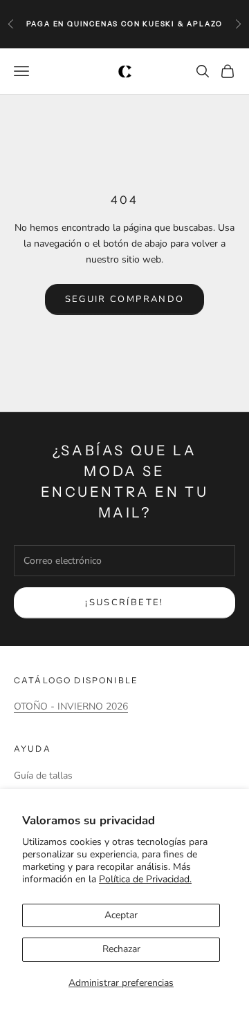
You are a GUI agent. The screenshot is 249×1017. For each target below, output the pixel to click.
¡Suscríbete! (124, 602)
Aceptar (121, 915)
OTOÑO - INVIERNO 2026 (71, 706)
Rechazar (121, 949)
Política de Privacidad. (145, 879)
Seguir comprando (124, 299)
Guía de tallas (43, 775)
